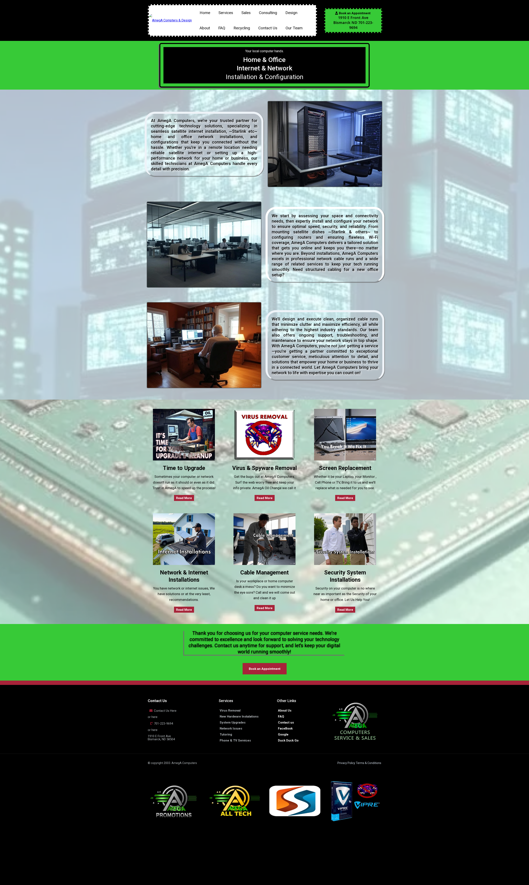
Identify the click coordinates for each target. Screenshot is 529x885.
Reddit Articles (302, 857)
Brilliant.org (278, 857)
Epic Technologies (180, 859)
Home (205, 12)
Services (225, 12)
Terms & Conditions (368, 763)
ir (178, 855)
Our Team (294, 28)
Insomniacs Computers (168, 851)
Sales (246, 12)
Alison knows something (299, 862)
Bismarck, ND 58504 (161, 739)
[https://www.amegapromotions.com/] (174, 801)
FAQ (221, 28)
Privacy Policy (346, 763)
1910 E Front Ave (159, 736)
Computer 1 (224, 857)
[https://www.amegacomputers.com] (170, 20)
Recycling (242, 28)
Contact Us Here (165, 711)
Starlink (239, 131)
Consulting (268, 12)
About (205, 28)
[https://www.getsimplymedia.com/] (295, 800)
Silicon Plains (244, 857)
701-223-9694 (163, 723)
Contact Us (267, 28)
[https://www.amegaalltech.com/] (234, 800)
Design (291, 12)
